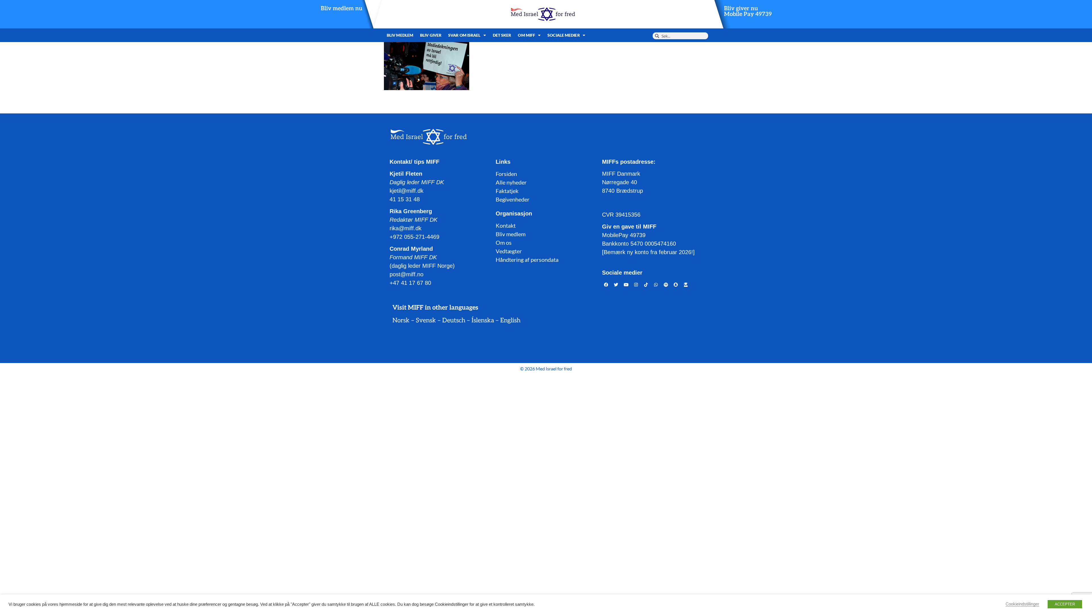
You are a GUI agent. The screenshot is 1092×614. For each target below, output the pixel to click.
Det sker (502, 35)
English (510, 320)
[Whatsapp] (656, 284)
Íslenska (482, 320)
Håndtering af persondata (527, 259)
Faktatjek (507, 190)
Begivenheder (513, 199)
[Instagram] (636, 284)
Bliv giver (430, 35)
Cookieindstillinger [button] (1022, 604)
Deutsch (453, 320)
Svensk (426, 320)
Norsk (401, 320)
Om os (504, 242)
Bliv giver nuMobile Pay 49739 (748, 11)
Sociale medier (563, 35)
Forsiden (506, 173)
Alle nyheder (511, 182)
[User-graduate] (686, 284)
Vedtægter (509, 251)
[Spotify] (666, 284)
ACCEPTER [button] (1065, 604)
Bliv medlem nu (341, 8)
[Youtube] (626, 284)
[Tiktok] (646, 284)
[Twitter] (616, 284)
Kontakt (506, 225)
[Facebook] (606, 284)
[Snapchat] (676, 284)
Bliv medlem (400, 35)
